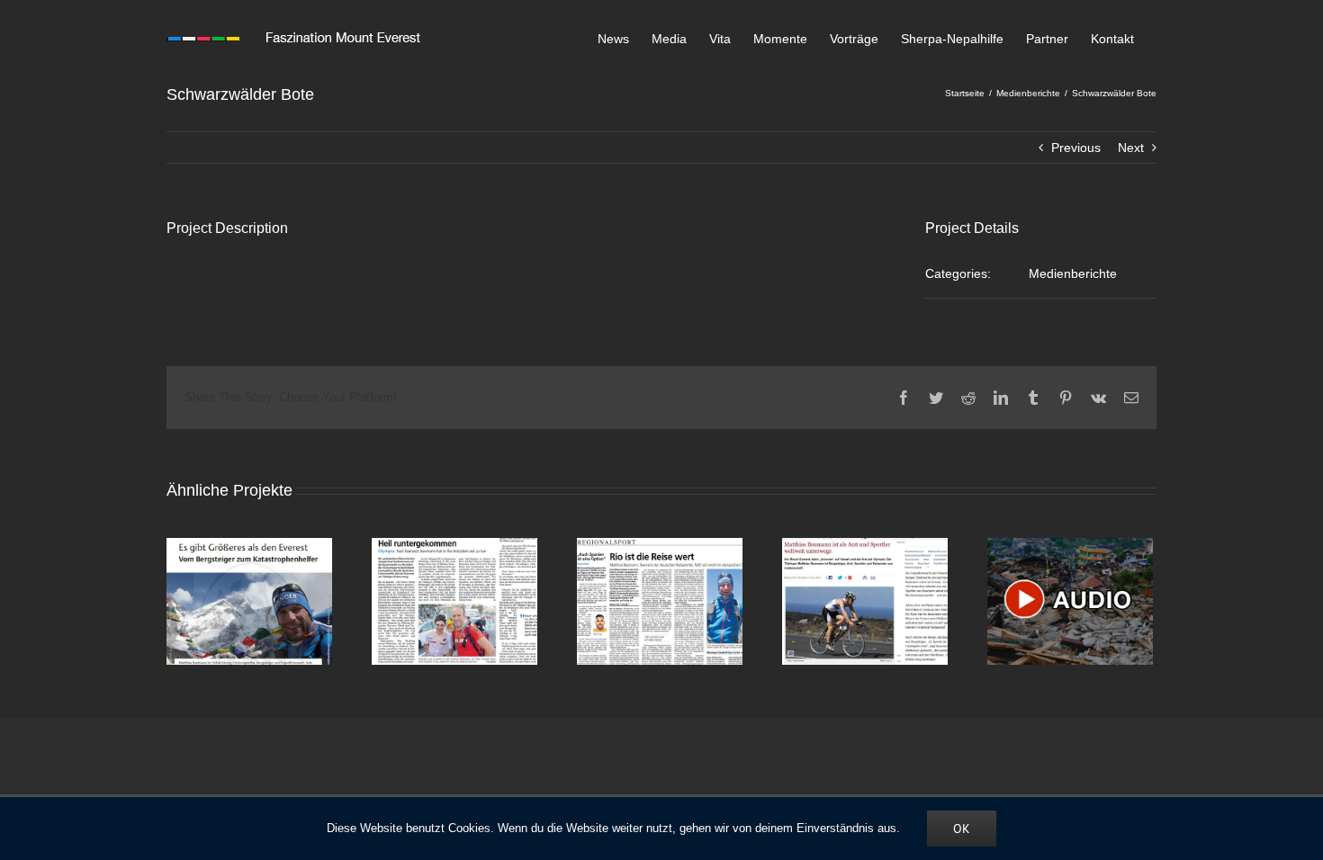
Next (1131, 147)
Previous (1076, 147)
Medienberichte (1073, 273)
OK (961, 828)
